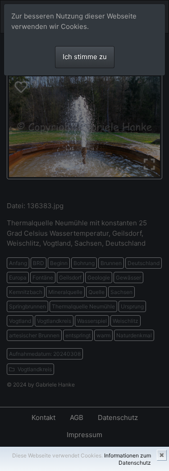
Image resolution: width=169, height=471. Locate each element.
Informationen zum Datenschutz (127, 459)
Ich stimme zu (85, 56)
